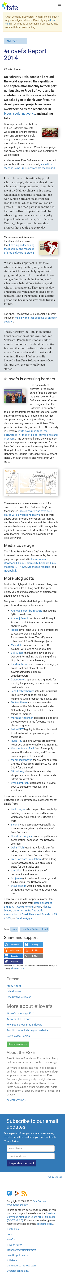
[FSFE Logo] (10, 6)
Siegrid (15, 824)
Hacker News (15, 950)
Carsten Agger (24, 918)
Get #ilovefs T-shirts (18, 1036)
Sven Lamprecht (20, 782)
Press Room (14, 985)
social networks (24, 113)
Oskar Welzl (18, 847)
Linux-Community (28, 563)
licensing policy (45, 1223)
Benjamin (16, 878)
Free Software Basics (19, 997)
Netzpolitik (10, 570)
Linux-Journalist (40, 559)
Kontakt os (13, 1229)
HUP (38, 906)
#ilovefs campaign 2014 (20, 1013)
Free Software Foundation (26, 859)
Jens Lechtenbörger (22, 691)
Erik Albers (17, 652)
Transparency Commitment (21, 1250)
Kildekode (12, 1260)
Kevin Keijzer (18, 809)
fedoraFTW (17, 729)
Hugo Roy (16, 740)
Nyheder (11, 41)
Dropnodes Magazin (38, 566)
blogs (8, 113)
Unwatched (10, 563)
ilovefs (14, 929)
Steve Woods (18, 885)
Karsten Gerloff (19, 664)
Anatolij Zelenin (20, 618)
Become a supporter (17, 1044)
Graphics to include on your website (27, 1030)
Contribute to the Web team (21, 1265)
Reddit (35, 950)
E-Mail (34, 956)
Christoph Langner (21, 836)
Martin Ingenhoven (21, 759)
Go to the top (55, 1176)
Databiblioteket (43, 902)
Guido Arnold (18, 679)
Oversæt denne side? (18, 1270)
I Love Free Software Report (34, 929)
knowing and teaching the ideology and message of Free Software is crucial (19, 249)
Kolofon (11, 1239)
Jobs (9, 1234)
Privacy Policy (14, 1244)
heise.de (44, 563)
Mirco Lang (17, 771)
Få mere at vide (15, 1100)
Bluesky (35, 944)
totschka (16, 870)
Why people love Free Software (24, 1024)
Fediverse (15, 944)
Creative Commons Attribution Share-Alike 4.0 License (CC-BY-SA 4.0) (31, 1217)
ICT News (20, 566)
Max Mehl (16, 645)
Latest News (14, 991)
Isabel (14, 629)
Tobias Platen (19, 702)
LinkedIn (14, 956)
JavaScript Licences (17, 1255)
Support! (14, 962)
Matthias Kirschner (22, 717)
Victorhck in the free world (28, 910)
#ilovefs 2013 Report (19, 1019)
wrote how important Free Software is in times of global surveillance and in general (31, 434)
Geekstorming (25, 906)
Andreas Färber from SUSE (26, 610)
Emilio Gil (9, 906)
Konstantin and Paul (22, 748)
